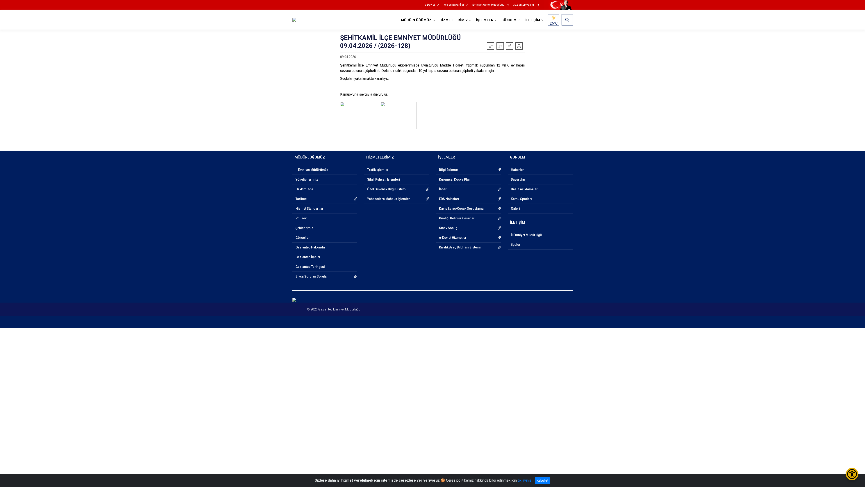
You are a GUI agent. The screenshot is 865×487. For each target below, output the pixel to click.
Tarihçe (301, 199)
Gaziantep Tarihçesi (310, 267)
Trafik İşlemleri (378, 170)
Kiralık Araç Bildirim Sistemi (460, 247)
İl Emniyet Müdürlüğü (526, 235)
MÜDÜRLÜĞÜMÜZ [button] (416, 20)
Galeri (515, 208)
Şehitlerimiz (304, 228)
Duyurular (518, 179)
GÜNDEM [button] (509, 20)
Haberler (517, 170)
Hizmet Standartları (310, 208)
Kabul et (542, 480)
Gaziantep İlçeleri (308, 257)
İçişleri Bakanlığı (454, 4)
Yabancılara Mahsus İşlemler (388, 199)
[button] (509, 46)
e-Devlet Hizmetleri (453, 237)
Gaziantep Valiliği (524, 4)
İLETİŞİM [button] (532, 20)
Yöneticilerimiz (307, 179)
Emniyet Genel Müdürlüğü (488, 4)
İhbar (443, 189)
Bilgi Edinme (448, 170)
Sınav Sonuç (448, 228)
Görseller (303, 237)
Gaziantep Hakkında (310, 247)
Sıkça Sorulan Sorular (312, 276)
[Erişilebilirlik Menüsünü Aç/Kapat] (852, 474)
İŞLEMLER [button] (485, 20)
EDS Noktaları (449, 199)
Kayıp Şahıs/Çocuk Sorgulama (461, 208)
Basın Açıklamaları (525, 189)
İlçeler (515, 244)
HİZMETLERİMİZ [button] (453, 20)
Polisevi (301, 218)
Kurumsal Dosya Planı (455, 179)
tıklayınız (525, 480)
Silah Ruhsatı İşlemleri (383, 179)
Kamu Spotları (521, 199)
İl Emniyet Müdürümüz (312, 170)
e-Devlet (430, 4)
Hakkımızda (304, 189)
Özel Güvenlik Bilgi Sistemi (387, 189)
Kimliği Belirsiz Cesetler (457, 218)
